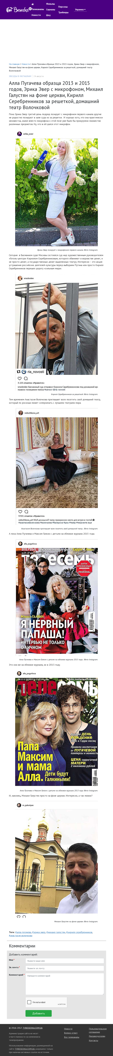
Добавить (38, 1013)
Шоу (48, 15)
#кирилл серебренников (79, 932)
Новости (36, 15)
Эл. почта (14, 967)
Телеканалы (38, 9)
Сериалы (50, 9)
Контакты (93, 1040)
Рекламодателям (97, 1036)
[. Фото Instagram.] (56, 187)
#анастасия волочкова (20, 935)
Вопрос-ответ (71, 1032)
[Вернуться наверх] (108, 1047)
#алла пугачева (23, 932)
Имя (11, 959)
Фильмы (50, 3)
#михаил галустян (55, 932)
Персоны (63, 6)
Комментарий (16, 974)
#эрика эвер (38, 932)
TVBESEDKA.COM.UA (32, 1027)
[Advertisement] (56, 41)
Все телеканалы (71, 1037)
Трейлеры (63, 12)
